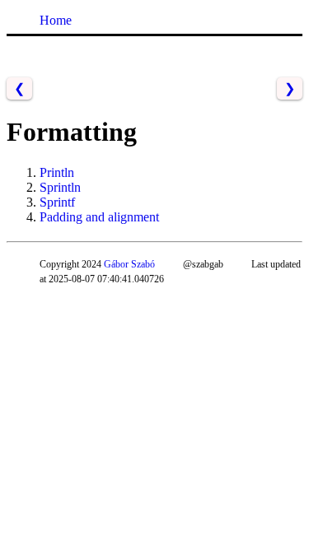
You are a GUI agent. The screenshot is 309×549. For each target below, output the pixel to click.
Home (56, 20)
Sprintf (57, 202)
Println (57, 172)
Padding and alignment (99, 217)
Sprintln (60, 187)
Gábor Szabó (129, 264)
